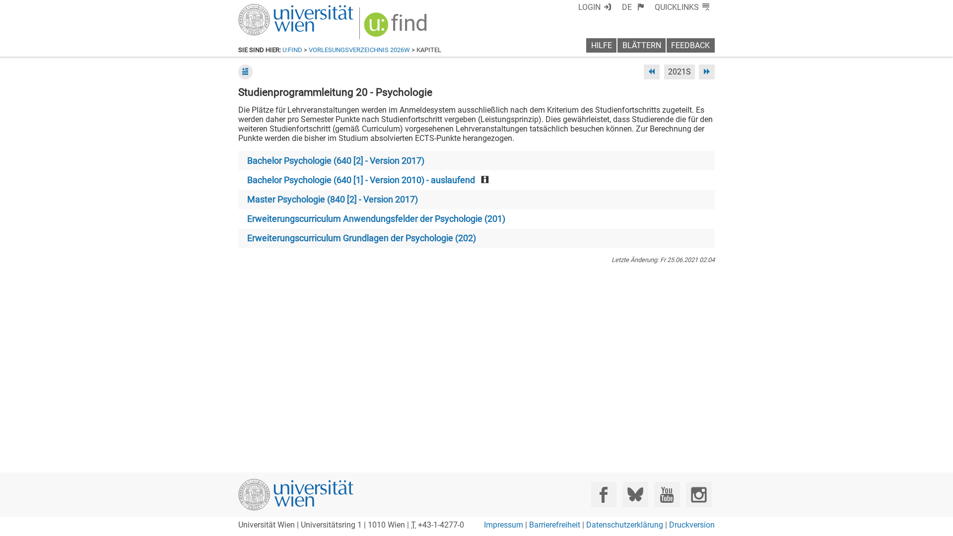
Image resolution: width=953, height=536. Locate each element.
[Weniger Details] (245, 71)
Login (589, 7)
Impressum (503, 525)
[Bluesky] (635, 494)
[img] (396, 28)
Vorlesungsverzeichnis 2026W (359, 50)
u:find (292, 50)
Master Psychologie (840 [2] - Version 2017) (332, 199)
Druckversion (692, 525)
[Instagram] (698, 494)
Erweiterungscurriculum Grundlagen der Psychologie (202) (361, 238)
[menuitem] (633, 7)
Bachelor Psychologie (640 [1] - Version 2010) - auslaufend (361, 180)
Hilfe (601, 45)
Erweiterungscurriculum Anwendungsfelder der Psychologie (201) (376, 219)
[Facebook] (603, 494)
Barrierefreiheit (554, 525)
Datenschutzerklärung (624, 525)
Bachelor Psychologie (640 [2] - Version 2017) (335, 161)
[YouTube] (667, 494)
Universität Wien (272, 8)
